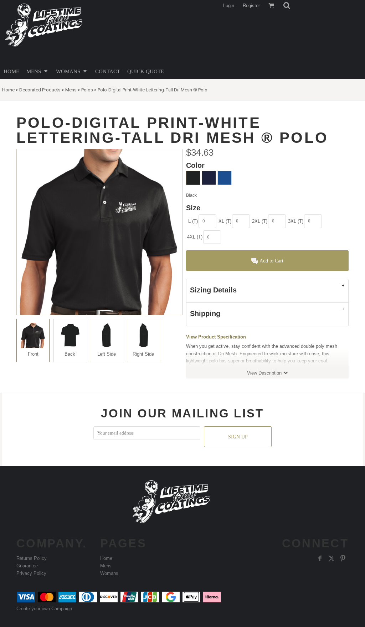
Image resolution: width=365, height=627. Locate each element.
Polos (87, 89)
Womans (109, 573)
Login (228, 5)
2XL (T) (259, 221)
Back (70, 354)
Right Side (143, 354)
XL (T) (225, 221)
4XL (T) (194, 237)
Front (33, 354)
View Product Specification (216, 337)
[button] (286, 5)
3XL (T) (295, 221)
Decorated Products (40, 89)
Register (251, 5)
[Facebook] (320, 558)
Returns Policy (31, 558)
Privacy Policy (31, 573)
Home (8, 89)
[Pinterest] (343, 558)
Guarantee (27, 565)
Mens (71, 89)
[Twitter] (331, 558)
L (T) (193, 221)
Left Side (106, 354)
